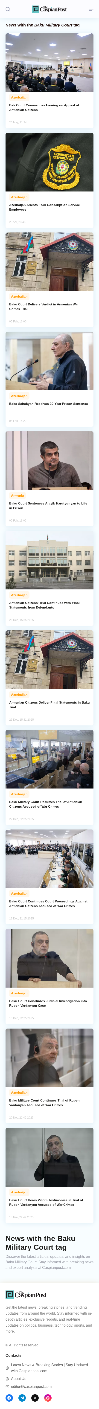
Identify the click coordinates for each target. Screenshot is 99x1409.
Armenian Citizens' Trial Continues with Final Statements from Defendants (44, 605)
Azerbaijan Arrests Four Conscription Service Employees (44, 207)
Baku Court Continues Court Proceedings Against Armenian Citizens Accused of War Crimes (48, 903)
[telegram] (22, 1398)
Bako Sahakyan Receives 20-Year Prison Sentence (48, 404)
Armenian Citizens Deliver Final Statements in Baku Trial (49, 705)
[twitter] (35, 1398)
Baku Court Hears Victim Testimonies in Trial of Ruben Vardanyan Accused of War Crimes (46, 1202)
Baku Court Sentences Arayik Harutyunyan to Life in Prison (48, 506)
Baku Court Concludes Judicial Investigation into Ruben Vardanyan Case (48, 1003)
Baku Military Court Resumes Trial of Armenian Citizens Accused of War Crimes (45, 804)
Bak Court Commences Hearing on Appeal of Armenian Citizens (44, 107)
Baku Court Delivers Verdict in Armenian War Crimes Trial (44, 306)
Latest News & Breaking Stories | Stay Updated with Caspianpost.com (49, 1368)
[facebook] (9, 1398)
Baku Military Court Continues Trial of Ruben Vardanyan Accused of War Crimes (44, 1103)
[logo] (49, 9)
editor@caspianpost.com (31, 1387)
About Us (18, 1379)
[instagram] (48, 1398)
